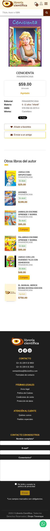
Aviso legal (25, 389)
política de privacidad (26, 486)
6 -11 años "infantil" (30, 104)
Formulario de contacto (25, 375)
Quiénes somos (25, 415)
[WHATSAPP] (43, 523)
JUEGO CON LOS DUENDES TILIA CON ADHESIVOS (28, 260)
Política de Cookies (25, 393)
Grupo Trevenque (35, 516)
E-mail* (25, 448)
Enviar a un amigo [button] (22, 135)
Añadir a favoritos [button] (22, 127)
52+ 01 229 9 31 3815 (25, 367)
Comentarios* (25, 458)
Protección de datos (25, 401)
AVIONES (22, 192)
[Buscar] (46, 12)
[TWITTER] (20, 350)
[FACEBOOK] (25, 350)
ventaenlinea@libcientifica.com (25, 371)
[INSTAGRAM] (30, 350)
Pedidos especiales (25, 419)
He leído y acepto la (26, 485)
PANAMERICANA (25, 76)
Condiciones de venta (25, 397)
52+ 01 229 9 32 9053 (25, 363)
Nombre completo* (25, 439)
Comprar (24, 229)
